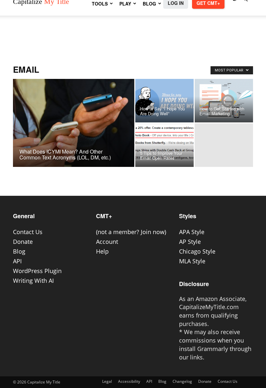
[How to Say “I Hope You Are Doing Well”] (164, 101)
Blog (19, 251)
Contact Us (27, 232)
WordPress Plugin (37, 271)
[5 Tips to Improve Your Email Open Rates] (164, 142)
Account (107, 241)
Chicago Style (197, 251)
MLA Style (192, 261)
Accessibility (129, 381)
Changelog (182, 381)
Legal (107, 381)
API (17, 261)
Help (102, 251)
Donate (23, 241)
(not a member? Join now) (131, 232)
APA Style (191, 232)
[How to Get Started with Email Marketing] (224, 100)
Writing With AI (33, 280)
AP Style (190, 241)
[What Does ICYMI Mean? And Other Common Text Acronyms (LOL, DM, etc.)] (73, 131)
